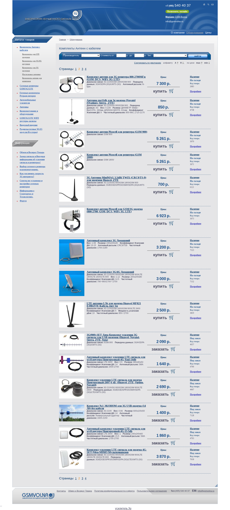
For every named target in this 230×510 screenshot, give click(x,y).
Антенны (24, 107)
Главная (62, 40)
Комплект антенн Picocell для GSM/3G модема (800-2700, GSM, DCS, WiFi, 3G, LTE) (115, 210)
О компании (178, 32)
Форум (23, 200)
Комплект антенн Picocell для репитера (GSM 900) (117, 131)
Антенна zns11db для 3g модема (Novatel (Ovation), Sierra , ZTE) (111, 101)
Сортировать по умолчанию (147, 63)
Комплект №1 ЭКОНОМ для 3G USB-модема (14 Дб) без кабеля (116, 407)
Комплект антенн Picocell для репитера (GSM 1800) (114, 156)
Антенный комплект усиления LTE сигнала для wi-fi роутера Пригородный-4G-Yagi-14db (116, 358)
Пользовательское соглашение (152, 491)
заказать (160, 349)
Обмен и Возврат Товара (32, 152)
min (206, 63)
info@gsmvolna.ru (174, 21)
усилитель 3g (123, 508)
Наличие (194, 77)
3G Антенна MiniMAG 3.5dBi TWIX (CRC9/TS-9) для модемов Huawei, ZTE (116, 178)
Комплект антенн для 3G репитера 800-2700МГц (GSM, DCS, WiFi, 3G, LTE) (116, 78)
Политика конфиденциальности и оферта (114, 491)
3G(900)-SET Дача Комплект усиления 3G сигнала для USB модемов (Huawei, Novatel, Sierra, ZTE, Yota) (113, 337)
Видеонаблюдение (29, 125)
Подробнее (195, 91)
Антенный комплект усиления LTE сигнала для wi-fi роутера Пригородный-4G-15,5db (116, 430)
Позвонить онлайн (177, 11)
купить (160, 91)
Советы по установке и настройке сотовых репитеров (31, 183)
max (198, 63)
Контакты (61, 491)
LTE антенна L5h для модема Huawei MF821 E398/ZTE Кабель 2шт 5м (114, 304)
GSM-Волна (176, 17)
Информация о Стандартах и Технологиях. (27, 193)
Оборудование (194, 32)
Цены (208, 32)
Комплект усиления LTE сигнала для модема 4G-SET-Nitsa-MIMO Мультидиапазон (117, 451)
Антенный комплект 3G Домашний (108, 240)
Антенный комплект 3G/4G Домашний (110, 271)
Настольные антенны (31, 74)
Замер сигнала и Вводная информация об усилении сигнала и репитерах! (32, 159)
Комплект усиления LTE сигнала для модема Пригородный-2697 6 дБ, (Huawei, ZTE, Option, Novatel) (115, 382)
